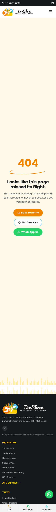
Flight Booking (9, 498)
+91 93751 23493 (13, 3)
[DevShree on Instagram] (52, 3)
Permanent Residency (13, 472)
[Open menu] (50, 12)
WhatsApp (28, 509)
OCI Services (8, 477)
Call (9, 509)
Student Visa (8, 453)
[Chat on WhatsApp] (49, 494)
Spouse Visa (8, 463)
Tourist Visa (8, 448)
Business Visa (9, 458)
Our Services (30, 222)
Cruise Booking (9, 502)
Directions (46, 509)
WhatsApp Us (29, 232)
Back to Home (30, 212)
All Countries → (11, 482)
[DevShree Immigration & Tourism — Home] (17, 12)
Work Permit (8, 467)
